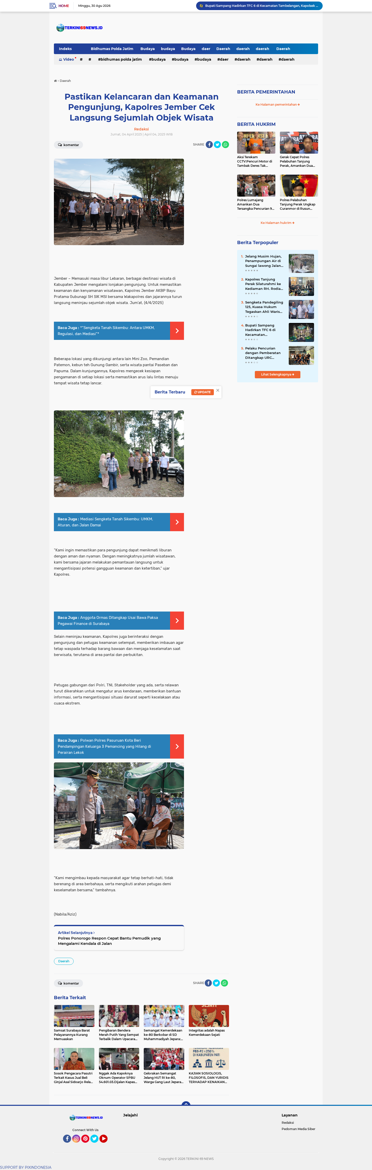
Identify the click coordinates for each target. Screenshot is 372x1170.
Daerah (223, 48)
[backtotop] (186, 1105)
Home (63, 6)
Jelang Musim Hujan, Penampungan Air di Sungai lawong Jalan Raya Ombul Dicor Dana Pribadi (263, 261)
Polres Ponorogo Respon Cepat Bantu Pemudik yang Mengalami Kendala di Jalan (109, 941)
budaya (168, 48)
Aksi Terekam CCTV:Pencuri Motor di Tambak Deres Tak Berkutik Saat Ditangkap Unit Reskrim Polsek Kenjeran (256, 161)
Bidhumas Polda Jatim (112, 48)
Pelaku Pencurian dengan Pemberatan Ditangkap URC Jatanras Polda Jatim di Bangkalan (263, 353)
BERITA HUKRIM (256, 124)
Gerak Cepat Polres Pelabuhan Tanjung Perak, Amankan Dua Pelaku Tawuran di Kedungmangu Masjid (297, 161)
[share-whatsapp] (225, 144)
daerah (243, 48)
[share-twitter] (217, 144)
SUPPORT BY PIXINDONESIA (25, 1167)
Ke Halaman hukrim (276, 223)
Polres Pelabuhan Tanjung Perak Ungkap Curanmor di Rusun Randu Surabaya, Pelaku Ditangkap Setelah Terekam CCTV (298, 204)
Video (68, 59)
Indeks (65, 48)
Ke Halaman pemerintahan (277, 104)
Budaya (147, 48)
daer (206, 48)
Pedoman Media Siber (298, 1129)
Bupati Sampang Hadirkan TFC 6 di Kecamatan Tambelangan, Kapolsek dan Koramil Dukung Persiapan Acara (261, 6)
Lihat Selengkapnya (276, 374)
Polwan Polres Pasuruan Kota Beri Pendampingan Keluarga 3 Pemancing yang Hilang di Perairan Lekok (104, 746)
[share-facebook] (209, 144)
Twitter (96, 1145)
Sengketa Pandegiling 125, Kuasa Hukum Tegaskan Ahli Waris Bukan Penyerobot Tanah (264, 307)
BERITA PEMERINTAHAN (266, 92)
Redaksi (288, 1123)
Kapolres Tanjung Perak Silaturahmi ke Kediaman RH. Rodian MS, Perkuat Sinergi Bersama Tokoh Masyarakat (264, 284)
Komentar (71, 145)
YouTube (106, 1145)
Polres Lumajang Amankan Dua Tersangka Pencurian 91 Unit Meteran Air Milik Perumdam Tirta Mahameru (255, 204)
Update (204, 392)
